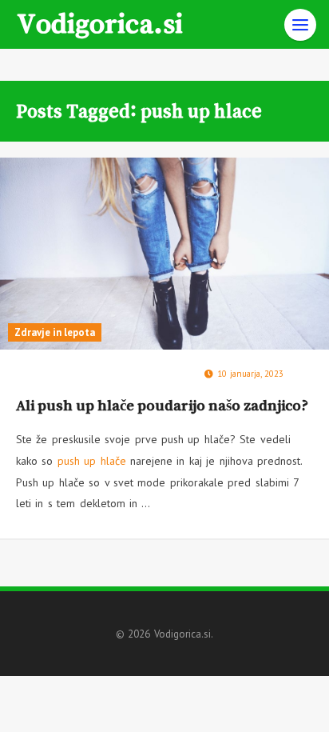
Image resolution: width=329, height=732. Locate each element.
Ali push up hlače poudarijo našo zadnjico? (162, 405)
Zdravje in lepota (54, 332)
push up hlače (91, 461)
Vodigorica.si (100, 22)
